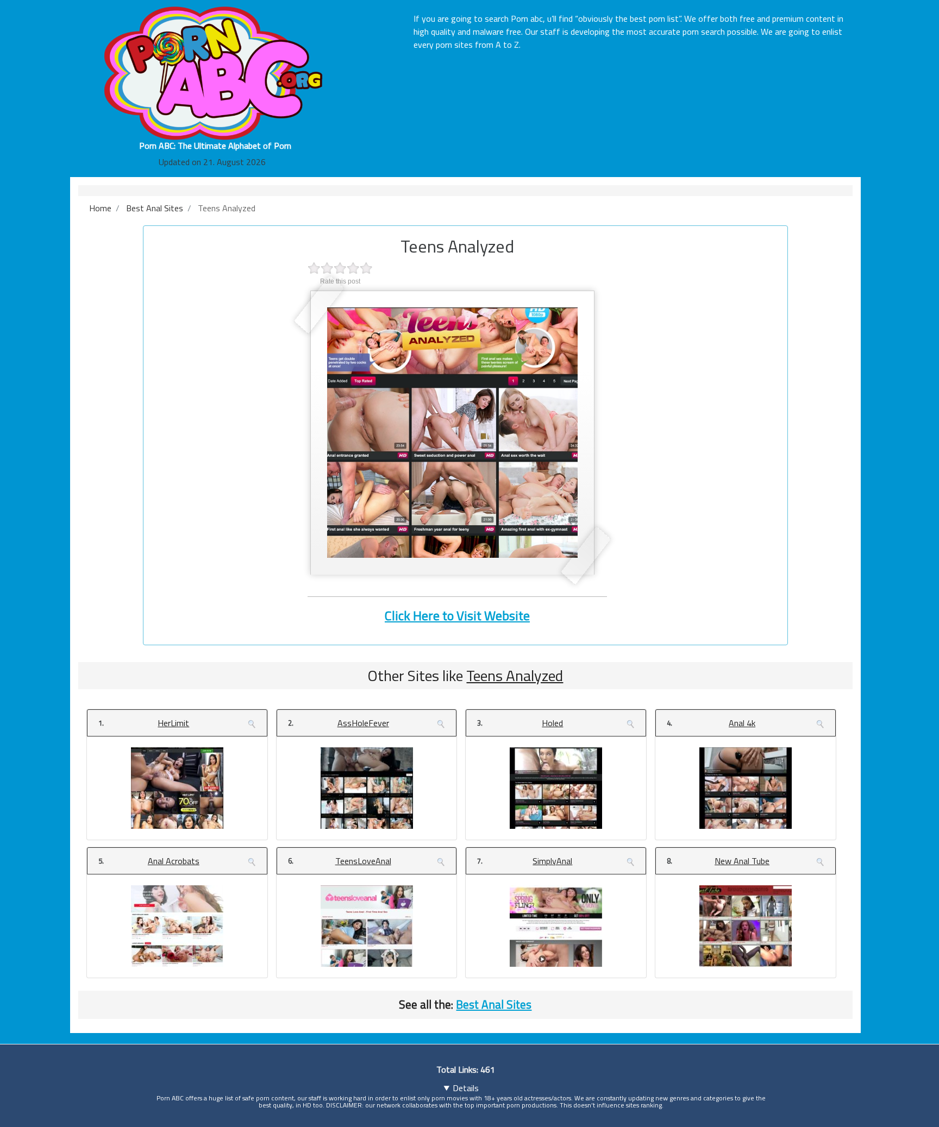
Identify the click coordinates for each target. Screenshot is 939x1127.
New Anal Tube (742, 860)
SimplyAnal (552, 860)
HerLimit (173, 722)
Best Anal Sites (493, 1004)
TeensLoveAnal (363, 860)
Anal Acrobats (173, 860)
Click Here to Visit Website (457, 615)
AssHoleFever (363, 722)
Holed (552, 722)
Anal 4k (742, 722)
